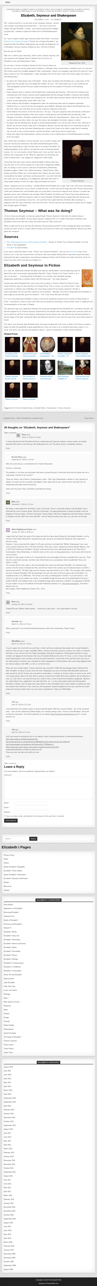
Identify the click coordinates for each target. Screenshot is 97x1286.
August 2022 (8, 1067)
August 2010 (8, 1223)
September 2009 (10, 1265)
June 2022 (7, 1075)
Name (7, 803)
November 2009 (9, 1258)
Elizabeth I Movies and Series (15, 943)
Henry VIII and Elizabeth (13, 975)
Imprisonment (9, 979)
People (65, 11)
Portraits (7, 1021)
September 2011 (10, 1172)
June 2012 (7, 1137)
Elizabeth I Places (10, 955)
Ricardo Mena (17, 457)
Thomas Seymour (76, 11)
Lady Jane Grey (9, 986)
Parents (6, 1014)
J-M (13, 702)
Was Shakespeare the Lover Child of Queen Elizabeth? (27, 242)
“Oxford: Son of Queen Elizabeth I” (17, 41)
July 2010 (7, 1226)
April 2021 (7, 1086)
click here (73, 252)
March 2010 (8, 1242)
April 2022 (7, 1079)
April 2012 (7, 1145)
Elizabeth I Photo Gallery (13, 871)
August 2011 (8, 1176)
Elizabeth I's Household (12, 971)
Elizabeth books (27, 408)
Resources (8, 886)
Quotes (6, 882)
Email (6, 807)
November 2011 (9, 1164)
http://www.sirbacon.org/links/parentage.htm (22, 739)
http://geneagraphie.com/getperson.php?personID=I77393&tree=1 (30, 744)
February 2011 (9, 1199)
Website (7, 812)
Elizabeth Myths (40, 408)
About (6, 859)
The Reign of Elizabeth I (12, 1037)
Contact (6, 890)
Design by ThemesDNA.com (48, 1283)
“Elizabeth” (11, 248)
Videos (6, 863)
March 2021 (8, 1090)
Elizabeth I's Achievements (14, 963)
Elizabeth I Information (64, 9)
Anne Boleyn (8, 905)
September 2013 (10, 1102)
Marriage (7, 994)
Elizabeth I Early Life (45, 9)
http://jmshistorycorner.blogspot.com (64, 714)
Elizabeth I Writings (11, 959)
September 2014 (10, 1098)
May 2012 (7, 1141)
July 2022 (7, 1071)
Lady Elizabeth (39, 11)
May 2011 (7, 1188)
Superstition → (89, 418)
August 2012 (8, 1129)
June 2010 (7, 1230)
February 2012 (9, 1152)
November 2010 (9, 1211)
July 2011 (7, 1180)
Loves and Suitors (54, 11)
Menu (7, 2)
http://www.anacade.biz (70, 584)
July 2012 (7, 1133)
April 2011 (7, 1191)
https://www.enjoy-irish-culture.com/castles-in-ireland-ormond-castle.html (32, 747)
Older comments (10, 433)
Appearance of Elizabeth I (13, 908)
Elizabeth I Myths (82, 9)
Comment (8, 775)
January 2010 (9, 1250)
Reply (8, 448)
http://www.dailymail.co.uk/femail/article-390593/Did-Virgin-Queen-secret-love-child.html (38, 742)
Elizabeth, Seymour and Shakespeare (48, 15)
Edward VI (7, 928)
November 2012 (9, 1117)
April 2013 (7, 1106)
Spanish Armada (10, 1033)
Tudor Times (8, 1052)
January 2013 (9, 1114)
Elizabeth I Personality (22, 11)
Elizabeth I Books (27, 9)
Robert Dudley (9, 1025)
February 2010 (9, 1246)
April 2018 (7, 1094)
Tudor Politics (9, 1049)
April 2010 (7, 1238)
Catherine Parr (13, 9)
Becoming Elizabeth (11, 912)
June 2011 (7, 1184)
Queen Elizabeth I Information (15, 875)
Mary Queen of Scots (11, 1002)
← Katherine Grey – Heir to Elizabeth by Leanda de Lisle (22, 418)
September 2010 (10, 1219)
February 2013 (9, 1110)
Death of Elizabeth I (11, 920)
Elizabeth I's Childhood (12, 967)
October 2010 (9, 1215)
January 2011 (9, 1203)
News (6, 1010)
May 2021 (7, 1082)
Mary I (6, 998)
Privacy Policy (9, 855)
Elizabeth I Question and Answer (16, 878)
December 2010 (9, 1207)
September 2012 (10, 1125)
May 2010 (7, 1234)
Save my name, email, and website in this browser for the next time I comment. (35, 816)
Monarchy (7, 1006)
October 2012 (9, 1121)
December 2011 (9, 1160)
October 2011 (9, 1168)
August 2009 (8, 1269)
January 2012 (9, 1156)
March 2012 (8, 1149)
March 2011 (8, 1195)
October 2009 (9, 1261)
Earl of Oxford (15, 408)
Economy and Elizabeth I (13, 924)
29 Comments (56, 19)
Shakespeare (51, 408)
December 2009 (9, 1254)
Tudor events (8, 1045)
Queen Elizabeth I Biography (14, 867)
